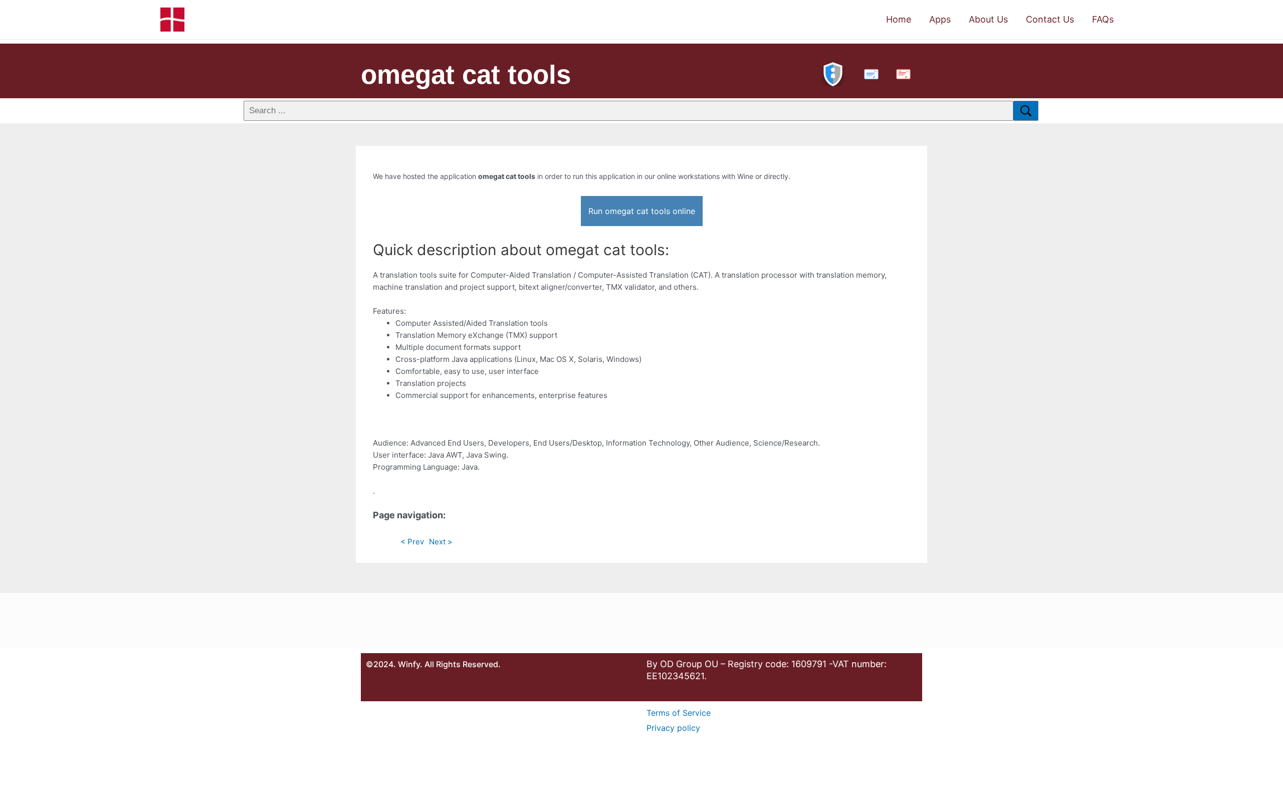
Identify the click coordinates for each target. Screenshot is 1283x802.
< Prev (412, 541)
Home (898, 19)
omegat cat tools (466, 74)
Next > (441, 541)
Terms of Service (679, 713)
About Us (988, 19)
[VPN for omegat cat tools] (833, 73)
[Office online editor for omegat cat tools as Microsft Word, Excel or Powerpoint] (869, 73)
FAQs (1103, 19)
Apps (940, 19)
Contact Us (1050, 19)
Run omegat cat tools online (641, 211)
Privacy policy (673, 728)
